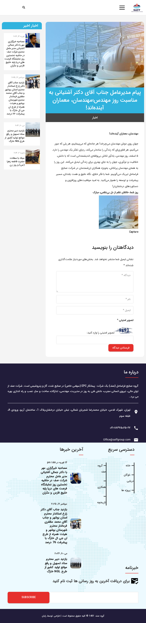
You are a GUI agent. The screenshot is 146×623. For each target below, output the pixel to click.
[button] (24, 7)
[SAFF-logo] (137, 7)
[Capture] (118, 198)
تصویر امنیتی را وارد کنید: (100, 333)
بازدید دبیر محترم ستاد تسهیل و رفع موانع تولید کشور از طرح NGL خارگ (15, 136)
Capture (133, 232)
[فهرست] (122, 7)
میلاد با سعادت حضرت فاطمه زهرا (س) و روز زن (16, 161)
